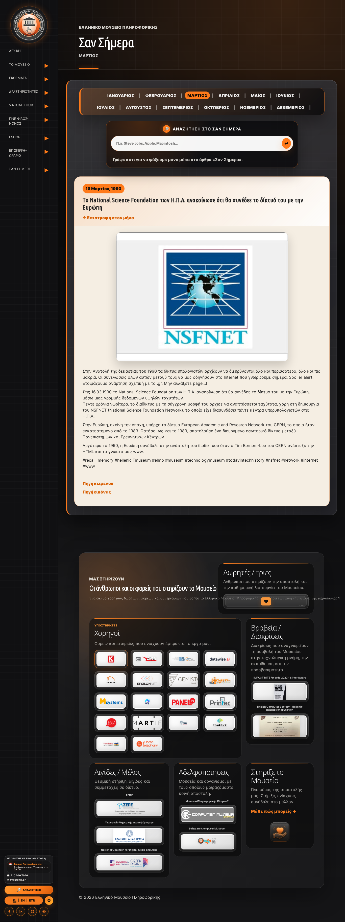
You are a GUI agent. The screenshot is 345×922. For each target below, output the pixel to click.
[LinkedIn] (20, 911)
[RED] (111, 723)
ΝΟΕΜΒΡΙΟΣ (253, 107)
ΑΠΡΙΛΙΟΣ (229, 95)
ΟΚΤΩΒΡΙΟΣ (216, 107)
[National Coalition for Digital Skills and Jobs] (129, 862)
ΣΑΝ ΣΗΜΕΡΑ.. (21, 169)
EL (14, 900)
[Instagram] (32, 911)
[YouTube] (43, 911)
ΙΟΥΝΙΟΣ (285, 95)
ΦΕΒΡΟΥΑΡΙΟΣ (160, 95)
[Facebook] (9, 911)
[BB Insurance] (183, 659)
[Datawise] (220, 659)
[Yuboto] (147, 744)
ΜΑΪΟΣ (258, 95)
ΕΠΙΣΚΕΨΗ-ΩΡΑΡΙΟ (18, 153)
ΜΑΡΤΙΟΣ (197, 95)
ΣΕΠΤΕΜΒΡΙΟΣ (177, 107)
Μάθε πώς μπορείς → (273, 811)
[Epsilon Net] (147, 680)
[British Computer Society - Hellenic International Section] (280, 726)
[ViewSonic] (111, 744)
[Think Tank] (220, 723)
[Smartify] (147, 723)
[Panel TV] (183, 701)
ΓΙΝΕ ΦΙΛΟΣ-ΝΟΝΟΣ (19, 121)
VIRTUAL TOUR (21, 105)
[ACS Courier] (147, 659)
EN (23, 900)
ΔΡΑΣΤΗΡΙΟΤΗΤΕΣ (22, 91)
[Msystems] (111, 701)
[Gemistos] (183, 680)
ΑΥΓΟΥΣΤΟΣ (138, 107)
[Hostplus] (220, 680)
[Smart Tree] (183, 723)
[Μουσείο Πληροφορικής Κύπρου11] (207, 814)
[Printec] (220, 701)
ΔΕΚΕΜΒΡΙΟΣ (291, 107)
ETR (32, 900)
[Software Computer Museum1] (207, 841)
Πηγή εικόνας (97, 491)
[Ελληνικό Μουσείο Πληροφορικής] (29, 24)
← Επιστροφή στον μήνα (108, 217)
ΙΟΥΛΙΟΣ (106, 107)
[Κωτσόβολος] (111, 659)
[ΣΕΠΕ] (129, 808)
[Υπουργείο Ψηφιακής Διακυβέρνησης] (129, 835)
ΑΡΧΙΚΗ (15, 51)
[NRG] (147, 701)
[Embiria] (111, 680)
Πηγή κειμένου (98, 483)
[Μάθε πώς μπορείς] (279, 832)
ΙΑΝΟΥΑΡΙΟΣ (120, 95)
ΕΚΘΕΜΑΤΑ (18, 78)
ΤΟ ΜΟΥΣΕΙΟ (19, 64)
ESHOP (14, 137)
